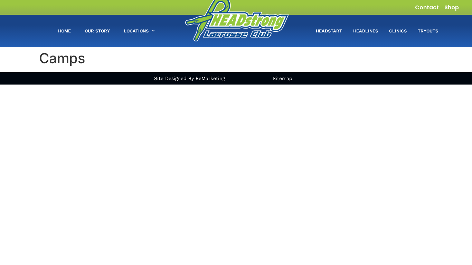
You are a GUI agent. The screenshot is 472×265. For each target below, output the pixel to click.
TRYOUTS (428, 30)
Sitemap (282, 78)
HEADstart (329, 30)
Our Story (97, 30)
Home (64, 30)
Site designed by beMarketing (189, 78)
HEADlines (365, 30)
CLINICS (398, 30)
